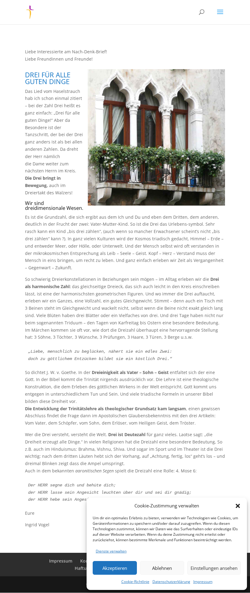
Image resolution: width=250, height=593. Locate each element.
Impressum (202, 581)
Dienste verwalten (111, 551)
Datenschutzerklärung (171, 581)
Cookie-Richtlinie (135, 581)
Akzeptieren (114, 568)
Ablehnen (162, 568)
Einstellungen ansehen (214, 568)
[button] (238, 506)
